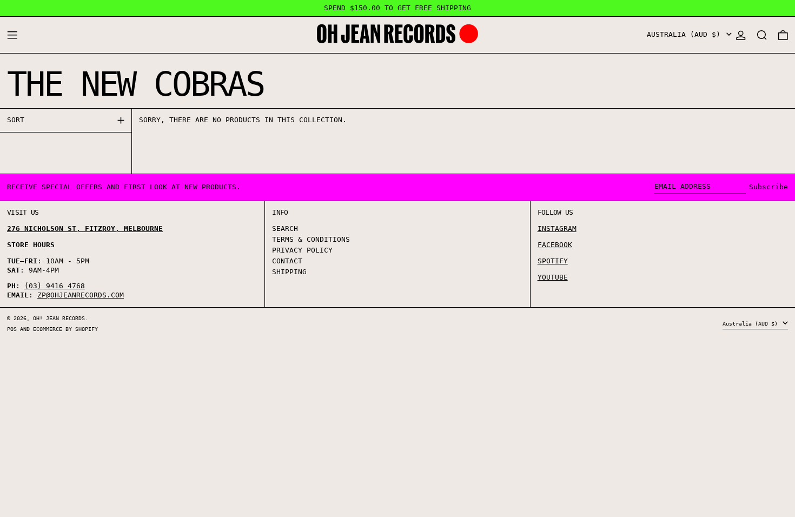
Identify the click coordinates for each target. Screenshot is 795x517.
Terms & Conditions (311, 239)
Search (285, 228)
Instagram (557, 228)
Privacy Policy (302, 250)
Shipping (289, 272)
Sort (15, 120)
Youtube (553, 277)
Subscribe (768, 187)
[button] (762, 35)
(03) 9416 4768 (54, 286)
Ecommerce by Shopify (65, 329)
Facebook (555, 245)
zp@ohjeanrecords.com (80, 295)
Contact (287, 261)
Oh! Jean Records (59, 318)
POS (12, 329)
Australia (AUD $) (686, 34)
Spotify (553, 261)
